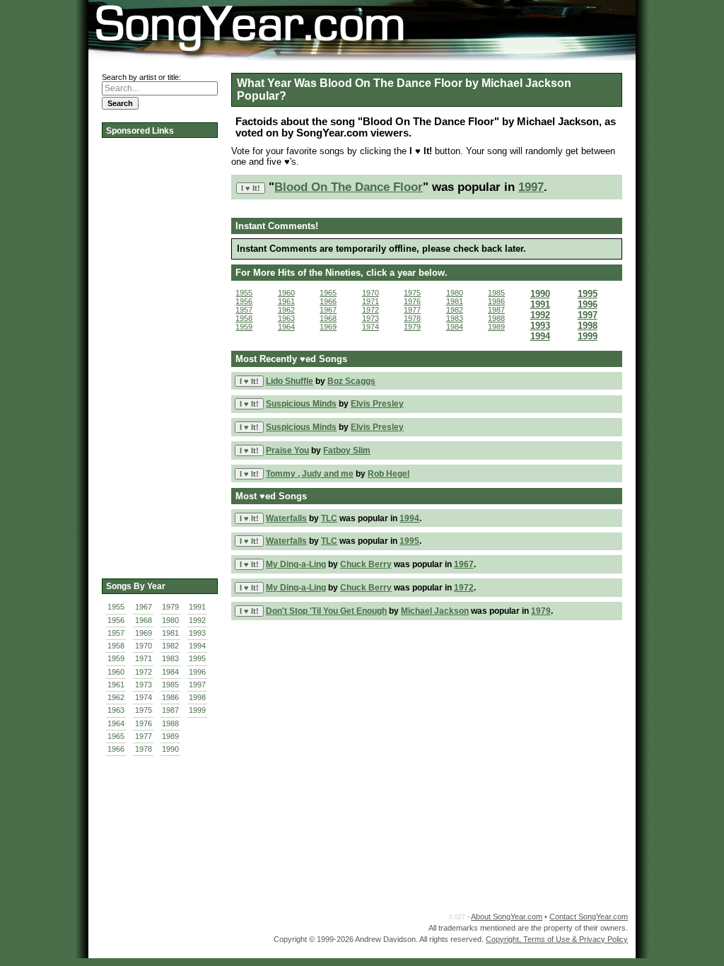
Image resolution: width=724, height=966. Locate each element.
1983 (170, 658)
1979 (170, 607)
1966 (115, 749)
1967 (143, 607)
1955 (115, 607)
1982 (170, 645)
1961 (115, 684)
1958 (115, 645)
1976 (143, 723)
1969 (143, 633)
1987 (170, 710)
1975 (143, 710)
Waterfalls (286, 518)
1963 (115, 710)
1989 (170, 736)
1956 (115, 620)
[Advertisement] (158, 353)
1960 (115, 672)
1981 (170, 633)
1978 (143, 749)
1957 (115, 633)
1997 (197, 684)
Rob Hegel (388, 474)
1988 (170, 723)
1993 (197, 633)
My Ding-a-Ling (296, 564)
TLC (329, 518)
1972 (143, 672)
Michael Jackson (435, 611)
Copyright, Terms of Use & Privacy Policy (557, 939)
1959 (115, 658)
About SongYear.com (506, 916)
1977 (143, 736)
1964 (115, 723)
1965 (115, 736)
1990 (170, 749)
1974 (143, 697)
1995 (197, 658)
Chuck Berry (366, 564)
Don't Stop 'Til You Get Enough (326, 611)
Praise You (287, 450)
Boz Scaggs (351, 381)
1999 (197, 710)
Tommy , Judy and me (310, 474)
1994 (197, 645)
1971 (143, 658)
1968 (143, 620)
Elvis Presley (377, 404)
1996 (197, 672)
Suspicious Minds (301, 404)
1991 (197, 607)
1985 (170, 684)
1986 (170, 697)
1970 (143, 645)
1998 (197, 697)
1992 (197, 620)
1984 (170, 672)
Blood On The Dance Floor (348, 187)
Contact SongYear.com (588, 916)
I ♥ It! (250, 188)
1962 (115, 697)
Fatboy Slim (346, 450)
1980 (170, 620)
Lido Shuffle (289, 381)
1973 (143, 684)
